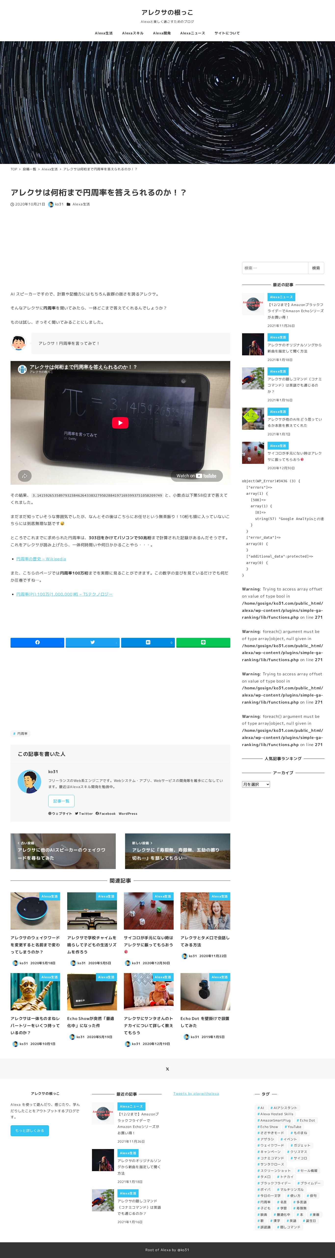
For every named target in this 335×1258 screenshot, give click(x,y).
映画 (263, 1214)
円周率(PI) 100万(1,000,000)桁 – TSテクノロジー (64, 594)
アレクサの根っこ (167, 12)
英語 (293, 1220)
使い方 (295, 1195)
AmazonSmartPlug (275, 1120)
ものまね (300, 1133)
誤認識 (265, 1227)
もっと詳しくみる (29, 1130)
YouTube (294, 1126)
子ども (265, 1208)
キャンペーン (270, 1152)
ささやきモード (272, 1133)
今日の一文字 (270, 1195)
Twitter (86, 813)
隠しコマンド (290, 1227)
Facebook (108, 813)
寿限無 (301, 1208)
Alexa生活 (81, 204)
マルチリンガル (292, 1189)
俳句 (313, 1195)
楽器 (316, 1214)
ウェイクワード (272, 1145)
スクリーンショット (275, 1170)
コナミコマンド (272, 1158)
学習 (283, 1208)
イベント (290, 1139)
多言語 (301, 1202)
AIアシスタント (285, 1108)
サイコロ (300, 1158)
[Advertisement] (120, 249)
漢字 (276, 1220)
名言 (283, 1202)
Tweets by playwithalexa (196, 1093)
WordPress (128, 813)
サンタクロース (272, 1164)
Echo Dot (307, 1120)
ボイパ (265, 1189)
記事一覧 (61, 801)
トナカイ (287, 1177)
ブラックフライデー (275, 1183)
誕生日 (311, 1220)
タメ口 (265, 1177)
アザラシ (267, 1139)
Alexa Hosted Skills (276, 1114)
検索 (316, 268)
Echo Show (269, 1126)
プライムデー (310, 1183)
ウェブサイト (62, 813)
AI (262, 1108)
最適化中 (283, 1214)
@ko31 (184, 1249)
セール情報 (308, 1170)
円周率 (21, 733)
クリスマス (298, 1152)
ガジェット (302, 1145)
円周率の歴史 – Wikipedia (41, 559)
